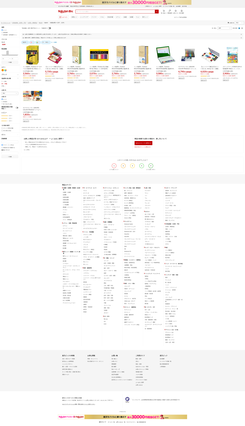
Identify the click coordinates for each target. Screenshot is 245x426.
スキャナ (85, 247)
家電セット (74, 17)
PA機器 (106, 227)
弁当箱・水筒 (127, 205)
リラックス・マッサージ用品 (131, 324)
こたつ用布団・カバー (171, 321)
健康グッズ (127, 319)
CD (105, 321)
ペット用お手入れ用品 (150, 281)
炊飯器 (64, 258)
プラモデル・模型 (149, 221)
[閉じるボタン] (241, 34)
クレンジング (127, 291)
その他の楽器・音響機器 (110, 254)
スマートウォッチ (169, 260)
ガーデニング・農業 (150, 322)
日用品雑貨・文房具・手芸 (19, 22)
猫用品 (146, 276)
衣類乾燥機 (66, 199)
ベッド (167, 285)
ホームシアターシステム (89, 209)
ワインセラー (66, 281)
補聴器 (85, 297)
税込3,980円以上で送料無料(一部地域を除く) (82, 6)
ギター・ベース (108, 237)
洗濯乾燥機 (66, 197)
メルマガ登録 (139, 374)
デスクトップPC (87, 234)
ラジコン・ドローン (150, 226)
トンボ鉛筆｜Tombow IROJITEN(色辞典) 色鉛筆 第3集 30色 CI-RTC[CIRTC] (143, 68)
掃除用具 (167, 231)
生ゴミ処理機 (66, 300)
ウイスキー (148, 190)
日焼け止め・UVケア (129, 301)
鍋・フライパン (128, 190)
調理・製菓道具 (128, 193)
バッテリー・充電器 (109, 204)
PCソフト (85, 264)
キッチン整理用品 (129, 203)
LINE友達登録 (139, 377)
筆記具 (40, 22)
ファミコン (127, 254)
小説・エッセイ (108, 290)
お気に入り (114, 361)
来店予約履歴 (115, 374)
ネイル (126, 296)
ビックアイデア (84, 17)
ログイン (176, 17)
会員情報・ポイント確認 (118, 372)
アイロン (65, 209)
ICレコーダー (86, 212)
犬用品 (146, 278)
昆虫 (146, 296)
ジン (146, 195)
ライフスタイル (108, 280)
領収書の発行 (139, 372)
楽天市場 (184, 6)
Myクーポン (115, 369)
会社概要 (178, 6)
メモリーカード (87, 217)
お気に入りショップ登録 (142, 369)
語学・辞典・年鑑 (108, 295)
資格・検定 (107, 308)
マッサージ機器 (87, 294)
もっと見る (27, 149)
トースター (66, 263)
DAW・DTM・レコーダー (110, 229)
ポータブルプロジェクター (90, 228)
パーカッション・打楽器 (110, 242)
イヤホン (102, 17)
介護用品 (126, 275)
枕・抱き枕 (168, 282)
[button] (3, 53)
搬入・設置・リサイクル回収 (69, 366)
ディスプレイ (86, 242)
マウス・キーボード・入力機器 (91, 257)
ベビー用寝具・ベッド (150, 260)
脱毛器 (85, 282)
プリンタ (85, 244)
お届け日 (4, 96)
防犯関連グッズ (169, 335)
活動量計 (85, 302)
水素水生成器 (66, 298)
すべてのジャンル (5, 22)
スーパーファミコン (129, 256)
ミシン (64, 212)
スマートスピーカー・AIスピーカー (91, 225)
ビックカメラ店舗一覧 (168, 6)
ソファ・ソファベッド (171, 287)
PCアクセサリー (87, 239)
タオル (167, 244)
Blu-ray (106, 319)
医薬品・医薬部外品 (129, 262)
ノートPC (85, 237)
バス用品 (167, 239)
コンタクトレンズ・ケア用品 (131, 272)
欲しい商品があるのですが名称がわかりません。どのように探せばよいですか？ (46, 142)
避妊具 (126, 270)
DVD (105, 324)
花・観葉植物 (148, 328)
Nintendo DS (127, 251)
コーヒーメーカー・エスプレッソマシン (71, 266)
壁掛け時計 (168, 255)
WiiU (125, 246)
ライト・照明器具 (67, 219)
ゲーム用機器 (86, 259)
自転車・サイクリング (171, 190)
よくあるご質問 (157, 6)
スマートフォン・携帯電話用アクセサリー (112, 196)
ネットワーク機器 (88, 252)
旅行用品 (167, 271)
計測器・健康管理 (129, 314)
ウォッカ (147, 203)
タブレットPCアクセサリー (111, 199)
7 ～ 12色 (4, 81)
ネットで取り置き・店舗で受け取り (71, 372)
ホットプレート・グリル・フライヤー (71, 270)
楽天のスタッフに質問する (143, 143)
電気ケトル (66, 279)
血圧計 (85, 309)
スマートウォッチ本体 (109, 209)
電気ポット (66, 276)
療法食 (146, 303)
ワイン (146, 193)
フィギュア (148, 224)
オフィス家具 (168, 323)
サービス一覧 (111, 422)
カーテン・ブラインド (171, 306)
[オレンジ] (3, 70)
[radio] (2, 30)
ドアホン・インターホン (151, 312)
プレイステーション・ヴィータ (132, 239)
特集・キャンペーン (92, 358)
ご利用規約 (163, 366)
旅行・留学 (107, 268)
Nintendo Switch (128, 224)
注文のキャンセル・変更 (142, 366)
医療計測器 (127, 277)
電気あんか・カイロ (68, 238)
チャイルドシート (149, 267)
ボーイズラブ (107, 293)
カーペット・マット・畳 (171, 308)
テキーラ (147, 208)
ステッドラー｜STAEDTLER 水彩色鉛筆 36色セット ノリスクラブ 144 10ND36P (232, 68)
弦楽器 (105, 247)
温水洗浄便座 (86, 299)
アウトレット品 (169, 332)
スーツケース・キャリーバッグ (173, 266)
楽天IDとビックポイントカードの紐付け (122, 379)
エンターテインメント (109, 265)
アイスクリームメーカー (69, 303)
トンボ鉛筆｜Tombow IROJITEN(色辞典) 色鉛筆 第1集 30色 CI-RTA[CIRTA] (76, 68)
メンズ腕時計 (168, 250)
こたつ (64, 233)
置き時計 (167, 257)
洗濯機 (131, 17)
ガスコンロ (66, 274)
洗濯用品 (167, 234)
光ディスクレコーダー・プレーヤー (92, 201)
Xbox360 (126, 236)
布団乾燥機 (66, 202)
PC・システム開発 (109, 300)
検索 (10, 62)
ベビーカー (148, 265)
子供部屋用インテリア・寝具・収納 (174, 300)
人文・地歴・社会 (108, 285)
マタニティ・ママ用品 (150, 255)
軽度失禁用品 (127, 280)
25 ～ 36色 (4, 83)
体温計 (85, 312)
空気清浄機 (110, 17)
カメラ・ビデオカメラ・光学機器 (92, 195)
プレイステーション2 (129, 244)
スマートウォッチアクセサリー (112, 212)
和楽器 (105, 249)
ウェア (167, 208)
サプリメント (127, 309)
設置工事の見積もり (67, 369)
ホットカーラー (87, 284)
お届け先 (4, 90)
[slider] (1, 55)
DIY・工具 (147, 309)
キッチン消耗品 (128, 200)
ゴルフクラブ (168, 198)
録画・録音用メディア (89, 198)
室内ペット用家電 (149, 301)
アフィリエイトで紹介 (141, 379)
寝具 (166, 277)
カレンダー (107, 278)
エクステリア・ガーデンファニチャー (153, 325)
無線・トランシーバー (89, 222)
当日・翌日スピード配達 (68, 358)
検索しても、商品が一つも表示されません (36, 146)
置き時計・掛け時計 (170, 311)
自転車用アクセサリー (171, 195)
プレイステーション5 (129, 226)
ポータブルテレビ (88, 214)
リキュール (148, 200)
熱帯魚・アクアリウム (150, 283)
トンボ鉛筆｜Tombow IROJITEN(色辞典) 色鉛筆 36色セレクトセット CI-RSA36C (165, 68)
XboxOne (126, 234)
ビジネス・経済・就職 (109, 275)
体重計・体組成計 (88, 307)
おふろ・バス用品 (149, 257)
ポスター (106, 313)
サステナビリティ (131, 422)
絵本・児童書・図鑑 (109, 263)
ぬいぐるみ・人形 (149, 214)
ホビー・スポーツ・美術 (110, 270)
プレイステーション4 (129, 229)
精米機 (64, 261)
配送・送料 (138, 358)
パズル (146, 229)
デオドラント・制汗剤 (130, 298)
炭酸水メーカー (67, 290)
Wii (125, 249)
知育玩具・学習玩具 (150, 216)
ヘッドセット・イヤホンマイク (112, 207)
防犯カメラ (148, 314)
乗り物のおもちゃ (149, 219)
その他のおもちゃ (149, 244)
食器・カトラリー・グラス (131, 195)
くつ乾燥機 (66, 204)
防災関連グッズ (149, 317)
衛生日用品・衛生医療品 (130, 267)
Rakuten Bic (65, 11)
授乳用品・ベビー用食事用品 (152, 262)
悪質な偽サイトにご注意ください (86, 404)
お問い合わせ (139, 385)
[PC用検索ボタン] (157, 11)
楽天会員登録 (183, 17)
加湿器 (64, 245)
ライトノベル (107, 305)
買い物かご (114, 358)
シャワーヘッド (87, 292)
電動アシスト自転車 (170, 193)
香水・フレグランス (129, 303)
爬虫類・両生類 (149, 293)
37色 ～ (3, 86)
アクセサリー (107, 239)
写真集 (105, 310)
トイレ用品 (168, 241)
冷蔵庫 (125, 17)
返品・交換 (138, 364)
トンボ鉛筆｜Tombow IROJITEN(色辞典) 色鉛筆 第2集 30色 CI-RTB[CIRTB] (121, 68)
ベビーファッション (150, 252)
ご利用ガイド (148, 6)
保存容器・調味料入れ (130, 198)
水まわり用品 (127, 218)
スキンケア (127, 286)
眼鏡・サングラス (169, 220)
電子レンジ (145, 17)
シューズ (167, 200)
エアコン (118, 17)
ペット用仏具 (148, 298)
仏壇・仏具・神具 (169, 342)
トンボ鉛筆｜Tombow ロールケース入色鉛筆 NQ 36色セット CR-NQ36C (32, 68)
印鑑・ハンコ (168, 229)
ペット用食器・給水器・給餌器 (153, 291)
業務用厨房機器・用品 (130, 210)
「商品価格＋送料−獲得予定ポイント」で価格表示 (34, 28)
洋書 (105, 303)
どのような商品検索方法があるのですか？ (36, 144)
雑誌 (105, 283)
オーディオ (86, 193)
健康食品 (126, 317)
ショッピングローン (67, 364)
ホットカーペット (67, 230)
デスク (167, 295)
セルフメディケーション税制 (69, 404)
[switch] (17, 107)
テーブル (167, 292)
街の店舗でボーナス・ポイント (95, 361)
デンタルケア (86, 287)
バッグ (167, 268)
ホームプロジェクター (89, 204)
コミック (106, 260)
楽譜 (105, 273)
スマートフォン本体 (109, 190)
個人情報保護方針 (164, 364)
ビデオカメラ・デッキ (89, 207)
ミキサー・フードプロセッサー (71, 284)
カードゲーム (148, 231)
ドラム (105, 234)
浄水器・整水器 (67, 295)
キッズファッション (150, 250)
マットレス (168, 280)
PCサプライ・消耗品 (88, 249)
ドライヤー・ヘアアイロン (90, 270)
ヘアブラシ (86, 273)
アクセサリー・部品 (88, 219)
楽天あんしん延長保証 (68, 361)
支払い (137, 361)
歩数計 (85, 304)
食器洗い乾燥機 (67, 293)
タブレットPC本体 (109, 193)
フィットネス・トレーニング (172, 210)
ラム (146, 198)
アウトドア (168, 215)
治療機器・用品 (128, 265)
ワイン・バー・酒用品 (130, 215)
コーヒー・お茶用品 (129, 213)
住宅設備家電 (66, 217)
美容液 (126, 293)
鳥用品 (146, 288)
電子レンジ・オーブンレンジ (70, 256)
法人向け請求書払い (117, 377)
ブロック (147, 241)
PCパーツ (85, 262)
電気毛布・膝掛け (67, 235)
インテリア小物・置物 (171, 326)
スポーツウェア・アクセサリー (173, 218)
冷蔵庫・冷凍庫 (67, 192)
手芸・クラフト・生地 (171, 236)
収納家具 (167, 304)
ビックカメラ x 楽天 (63, 6)
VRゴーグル (107, 218)
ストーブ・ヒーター (68, 228)
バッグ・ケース (169, 203)
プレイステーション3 (129, 241)
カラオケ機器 (107, 252)
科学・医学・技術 (108, 298)
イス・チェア (168, 297)
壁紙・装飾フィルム (170, 313)
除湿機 (64, 248)
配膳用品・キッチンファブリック (133, 208)
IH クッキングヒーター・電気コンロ (71, 287)
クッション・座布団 (170, 290)
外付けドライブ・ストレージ (90, 254)
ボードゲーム (148, 234)
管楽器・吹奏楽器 (108, 232)
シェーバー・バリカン (89, 275)
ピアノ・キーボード (109, 224)
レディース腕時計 (169, 252)
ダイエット (127, 312)
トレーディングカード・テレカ (153, 236)
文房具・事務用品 (32, 22)
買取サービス (65, 374)
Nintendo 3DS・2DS (129, 231)
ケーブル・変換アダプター (111, 202)
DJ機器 (106, 244)
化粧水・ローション (129, 288)
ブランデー (148, 205)
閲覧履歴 (114, 364)
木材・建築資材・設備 (150, 319)
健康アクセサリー (129, 322)
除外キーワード (6, 150)
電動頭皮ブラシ (87, 289)
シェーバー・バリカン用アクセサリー (92, 278)
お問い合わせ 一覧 (120, 422)
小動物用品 (148, 286)
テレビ (137, 17)
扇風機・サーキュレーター (70, 243)
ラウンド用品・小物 (170, 205)
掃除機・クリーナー (68, 207)
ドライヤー (94, 17)
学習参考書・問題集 (109, 288)
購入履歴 (114, 366)
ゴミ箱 (167, 318)
